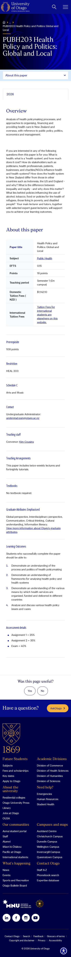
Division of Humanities (50, 775)
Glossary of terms (56, 936)
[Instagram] (26, 918)
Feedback (38, 936)
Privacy (41, 940)
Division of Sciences (48, 781)
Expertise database (48, 880)
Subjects (8, 765)
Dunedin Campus (47, 841)
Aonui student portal (14, 831)
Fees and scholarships (15, 770)
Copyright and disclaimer (21, 940)
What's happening (16, 863)
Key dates (8, 775)
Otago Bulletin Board (15, 885)
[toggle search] (54, 7)
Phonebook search (48, 875)
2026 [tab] (10, 94)
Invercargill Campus (48, 851)
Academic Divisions (52, 759)
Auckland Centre (47, 831)
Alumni (7, 841)
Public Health (44, 258)
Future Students (15, 759)
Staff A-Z (42, 869)
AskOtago (56, 708)
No (42, 690)
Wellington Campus (48, 846)
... (10, 22)
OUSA (6, 818)
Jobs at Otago (11, 813)
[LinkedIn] (7, 918)
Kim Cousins (26, 441)
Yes (30, 690)
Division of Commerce (50, 765)
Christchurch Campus (50, 836)
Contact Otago (48, 863)
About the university (10, 789)
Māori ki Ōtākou (12, 846)
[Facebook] (16, 918)
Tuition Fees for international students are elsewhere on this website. (47, 315)
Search (26, 936)
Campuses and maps (52, 825)
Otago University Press (16, 802)
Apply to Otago (11, 781)
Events (6, 875)
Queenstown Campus (49, 857)
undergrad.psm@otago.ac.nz (22, 418)
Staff (5, 836)
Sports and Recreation (16, 880)
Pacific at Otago (12, 851)
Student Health (45, 804)
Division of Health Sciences (52, 770)
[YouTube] (35, 918)
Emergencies (44, 793)
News (6, 869)
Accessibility (55, 940)
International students (15, 857)
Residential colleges (14, 797)
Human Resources (47, 799)
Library (7, 807)
